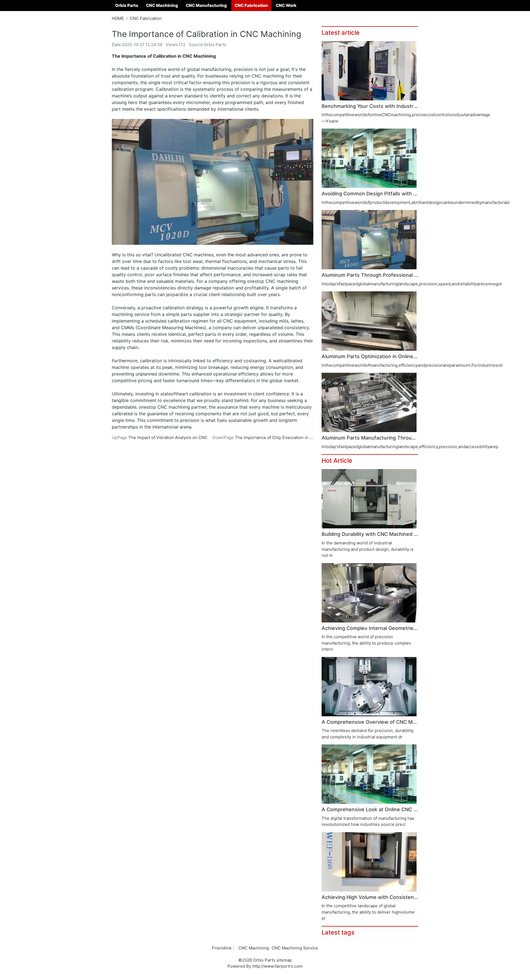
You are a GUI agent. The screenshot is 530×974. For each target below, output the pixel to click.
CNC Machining (162, 5)
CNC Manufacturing (206, 5)
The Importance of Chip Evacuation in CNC (277, 437)
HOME (118, 18)
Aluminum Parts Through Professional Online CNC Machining (394, 275)
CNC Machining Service (295, 948)
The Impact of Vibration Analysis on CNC (168, 437)
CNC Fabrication (251, 5)
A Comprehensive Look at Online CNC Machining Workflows (393, 809)
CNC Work (286, 5)
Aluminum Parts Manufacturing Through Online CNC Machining (397, 438)
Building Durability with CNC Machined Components (383, 534)
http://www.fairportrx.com (277, 966)
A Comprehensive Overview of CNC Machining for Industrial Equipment (406, 722)
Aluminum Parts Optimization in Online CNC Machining (386, 356)
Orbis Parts (126, 5)
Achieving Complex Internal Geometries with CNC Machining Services (405, 628)
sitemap (284, 960)
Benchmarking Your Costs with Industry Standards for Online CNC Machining (413, 106)
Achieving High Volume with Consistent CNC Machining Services (399, 897)
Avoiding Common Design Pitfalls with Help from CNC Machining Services (409, 193)
